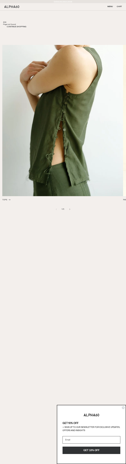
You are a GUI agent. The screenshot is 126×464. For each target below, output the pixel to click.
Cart (119, 7)
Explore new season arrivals (63, 1)
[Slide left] (56, 209)
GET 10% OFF (91, 450)
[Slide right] (69, 209)
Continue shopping (16, 27)
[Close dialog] (123, 407)
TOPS (4, 200)
